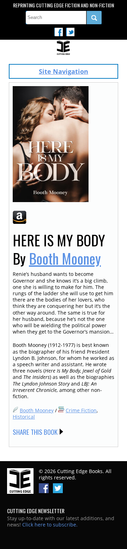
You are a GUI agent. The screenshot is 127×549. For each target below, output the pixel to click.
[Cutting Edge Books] (63, 48)
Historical (24, 416)
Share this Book (35, 432)
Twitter (70, 32)
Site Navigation (63, 71)
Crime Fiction (81, 410)
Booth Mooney (65, 258)
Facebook (58, 32)
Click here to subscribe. (50, 524)
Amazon (19, 217)
